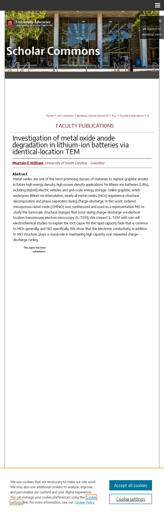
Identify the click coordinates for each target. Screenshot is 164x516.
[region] (82, 492)
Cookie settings (130, 498)
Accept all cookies (130, 485)
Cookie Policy (84, 502)
